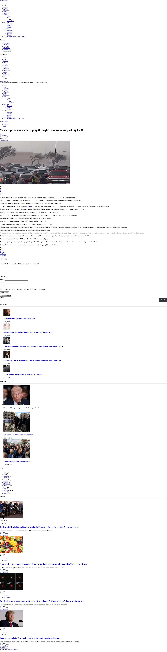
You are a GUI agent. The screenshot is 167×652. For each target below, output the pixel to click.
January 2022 (7, 51)
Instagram (9, 30)
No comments (4, 140)
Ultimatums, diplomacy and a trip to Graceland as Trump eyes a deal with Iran (22, 408)
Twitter (9, 35)
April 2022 (6, 46)
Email (2, 282)
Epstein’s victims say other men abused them (19, 318)
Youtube (9, 33)
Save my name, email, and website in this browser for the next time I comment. (23, 289)
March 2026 (6, 44)
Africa (8, 16)
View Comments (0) (6, 295)
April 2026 (6, 43)
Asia (8, 17)
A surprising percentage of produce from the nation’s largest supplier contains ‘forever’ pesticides (43, 564)
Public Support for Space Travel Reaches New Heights (22, 374)
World (5, 14)
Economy (6, 7)
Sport (4, 11)
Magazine (6, 10)
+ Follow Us (6, 28)
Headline (5, 65)
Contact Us (10, 27)
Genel (5, 64)
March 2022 (6, 48)
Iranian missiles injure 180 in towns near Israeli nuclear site (18, 434)
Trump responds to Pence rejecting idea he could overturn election (29, 638)
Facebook (9, 32)
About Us (9, 24)
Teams (9, 25)
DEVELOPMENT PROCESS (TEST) (14, 36)
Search (2, 297)
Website (2, 286)
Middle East (10, 21)
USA (4, 5)
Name (2, 279)
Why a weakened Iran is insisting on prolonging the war (17, 461)
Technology (6, 13)
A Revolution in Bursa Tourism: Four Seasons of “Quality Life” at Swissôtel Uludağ (33, 346)
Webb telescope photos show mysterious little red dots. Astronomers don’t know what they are (42, 601)
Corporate (6, 22)
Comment (3, 276)
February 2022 (7, 49)
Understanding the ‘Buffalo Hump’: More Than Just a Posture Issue (27, 332)
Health (5, 8)
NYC (5, 3)
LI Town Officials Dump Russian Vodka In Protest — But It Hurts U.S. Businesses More (39, 527)
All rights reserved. (12, 649)
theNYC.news (4, 0)
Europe (9, 19)
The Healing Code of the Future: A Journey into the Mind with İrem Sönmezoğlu (32, 360)
